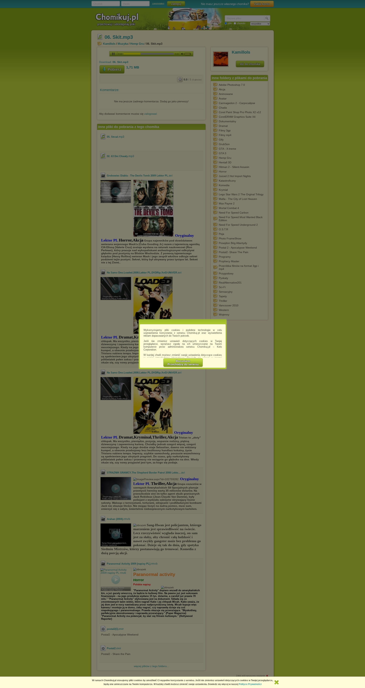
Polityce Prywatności (250, 684)
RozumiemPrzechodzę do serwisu (183, 362)
